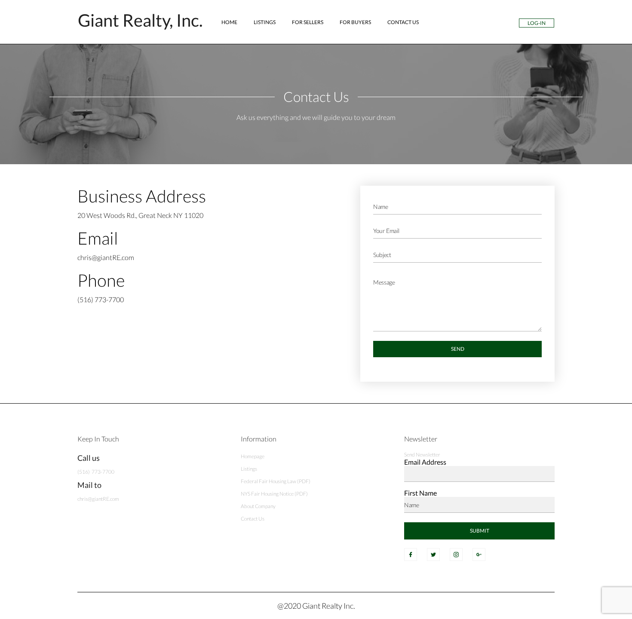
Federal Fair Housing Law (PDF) (275, 481)
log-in (537, 23)
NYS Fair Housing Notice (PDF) (274, 493)
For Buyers (355, 22)
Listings (265, 22)
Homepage (252, 456)
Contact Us (403, 22)
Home (229, 22)
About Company (258, 506)
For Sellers (307, 22)
